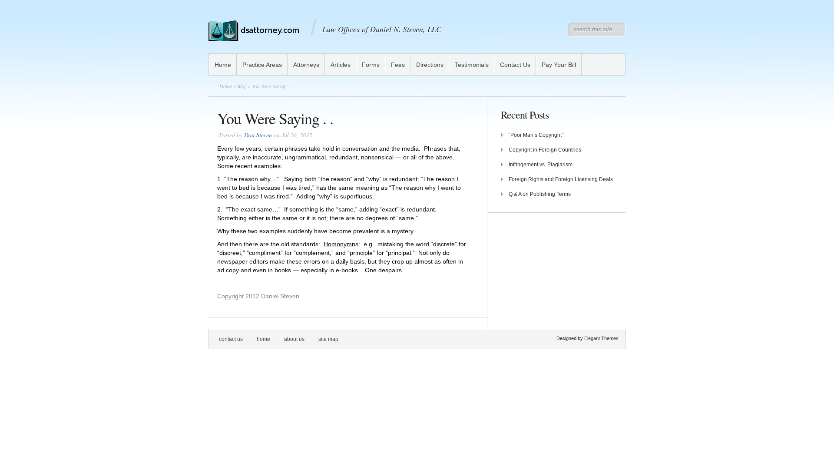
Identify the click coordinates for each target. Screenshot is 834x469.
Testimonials (472, 64)
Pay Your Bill (559, 64)
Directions (429, 64)
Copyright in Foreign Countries (545, 150)
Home (223, 64)
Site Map (328, 339)
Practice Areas (262, 64)
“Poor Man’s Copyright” (536, 135)
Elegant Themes (601, 338)
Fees (398, 64)
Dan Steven (258, 135)
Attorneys (306, 64)
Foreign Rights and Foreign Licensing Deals (561, 179)
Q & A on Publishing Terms (540, 194)
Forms (371, 64)
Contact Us (515, 64)
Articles (341, 64)
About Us (294, 339)
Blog (242, 86)
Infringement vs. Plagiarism (541, 165)
